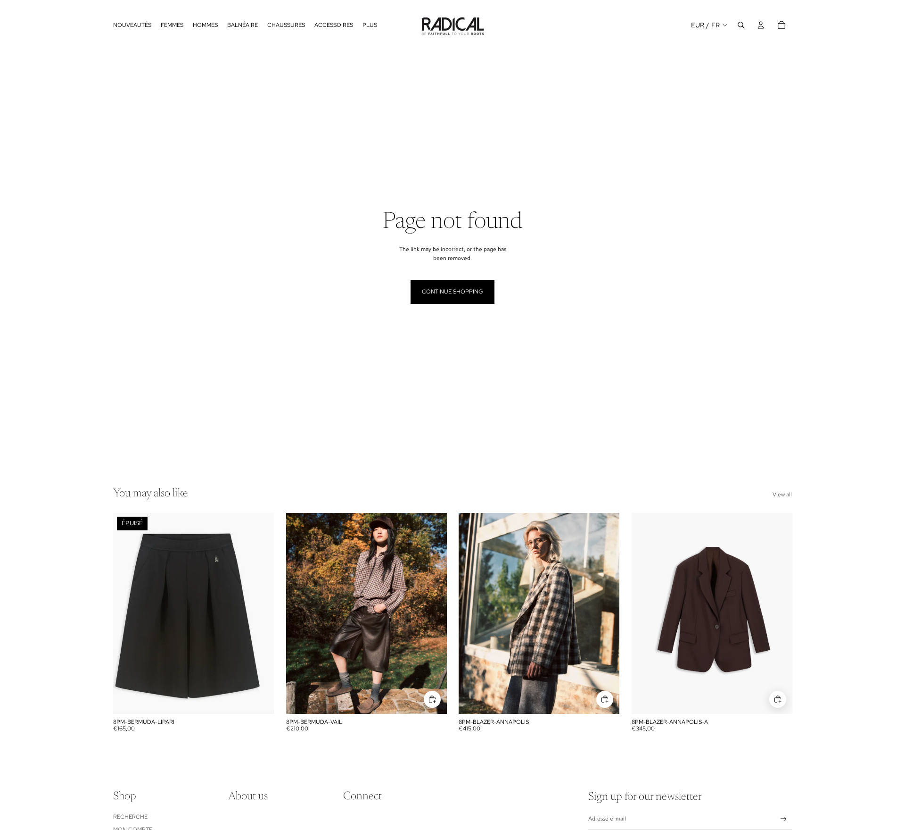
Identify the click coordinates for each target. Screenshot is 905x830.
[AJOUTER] (431, 699)
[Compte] (760, 25)
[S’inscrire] (783, 819)
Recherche (130, 817)
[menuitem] (370, 24)
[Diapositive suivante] (432, 613)
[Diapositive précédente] (300, 613)
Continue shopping (452, 291)
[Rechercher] (741, 25)
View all (782, 494)
